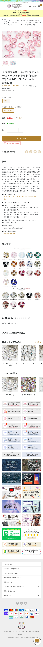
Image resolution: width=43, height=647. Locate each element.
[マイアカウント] (34, 6)
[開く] (30, 6)
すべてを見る (36, 342)
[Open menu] (37, 641)
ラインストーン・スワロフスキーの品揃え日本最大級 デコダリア (21, 633)
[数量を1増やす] (21, 130)
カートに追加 (21, 138)
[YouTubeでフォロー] (25, 603)
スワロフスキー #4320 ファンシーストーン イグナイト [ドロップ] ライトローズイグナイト (31, 23)
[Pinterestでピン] (30, 151)
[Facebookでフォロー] (17, 603)
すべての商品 (5, 21)
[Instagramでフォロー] (21, 603)
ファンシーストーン (18, 23)
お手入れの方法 (10, 233)
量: (3, 130)
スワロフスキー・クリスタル (11, 23)
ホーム (2, 21)
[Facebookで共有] (26, 151)
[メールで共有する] (39, 151)
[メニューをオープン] (3, 6)
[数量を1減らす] (9, 130)
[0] (39, 6)
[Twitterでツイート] (35, 151)
